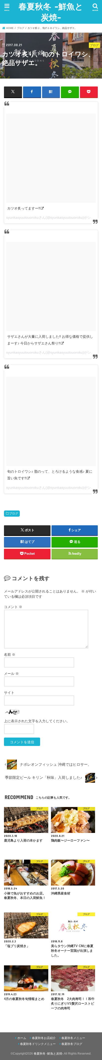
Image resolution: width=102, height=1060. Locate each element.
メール (11, 674)
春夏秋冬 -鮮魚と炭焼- (51, 11)
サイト (9, 693)
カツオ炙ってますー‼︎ (23, 208)
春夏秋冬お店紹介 (44, 1038)
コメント (13, 607)
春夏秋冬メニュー (73, 1038)
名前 (9, 655)
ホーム (21, 1038)
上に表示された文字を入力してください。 (37, 721)
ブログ (13, 513)
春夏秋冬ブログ (71, 1043)
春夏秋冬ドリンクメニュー (38, 1043)
